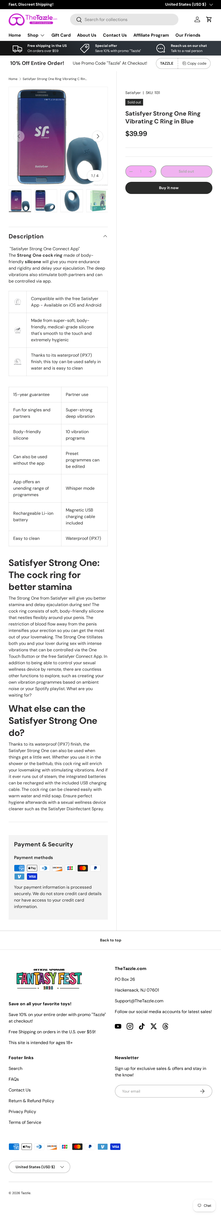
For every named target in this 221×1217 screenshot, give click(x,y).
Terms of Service (25, 1122)
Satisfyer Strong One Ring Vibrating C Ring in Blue (55, 79)
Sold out (186, 171)
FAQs (14, 1079)
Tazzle (25, 1193)
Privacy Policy (22, 1111)
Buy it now (169, 187)
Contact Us (115, 35)
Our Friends (188, 35)
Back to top (110, 940)
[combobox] (124, 19)
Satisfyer (133, 92)
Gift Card (61, 35)
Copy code (196, 63)
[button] (209, 19)
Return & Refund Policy (31, 1101)
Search (15, 1068)
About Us (86, 35)
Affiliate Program (151, 35)
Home (15, 35)
